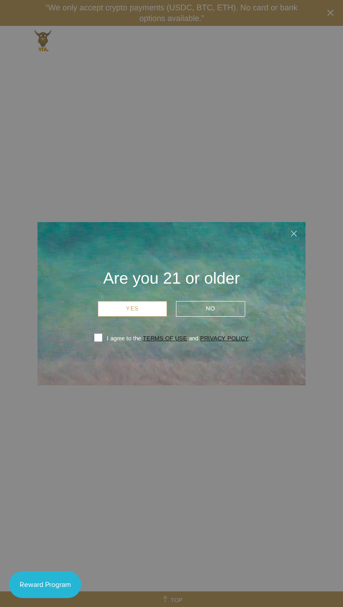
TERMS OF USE (165, 338)
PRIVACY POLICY (224, 338)
